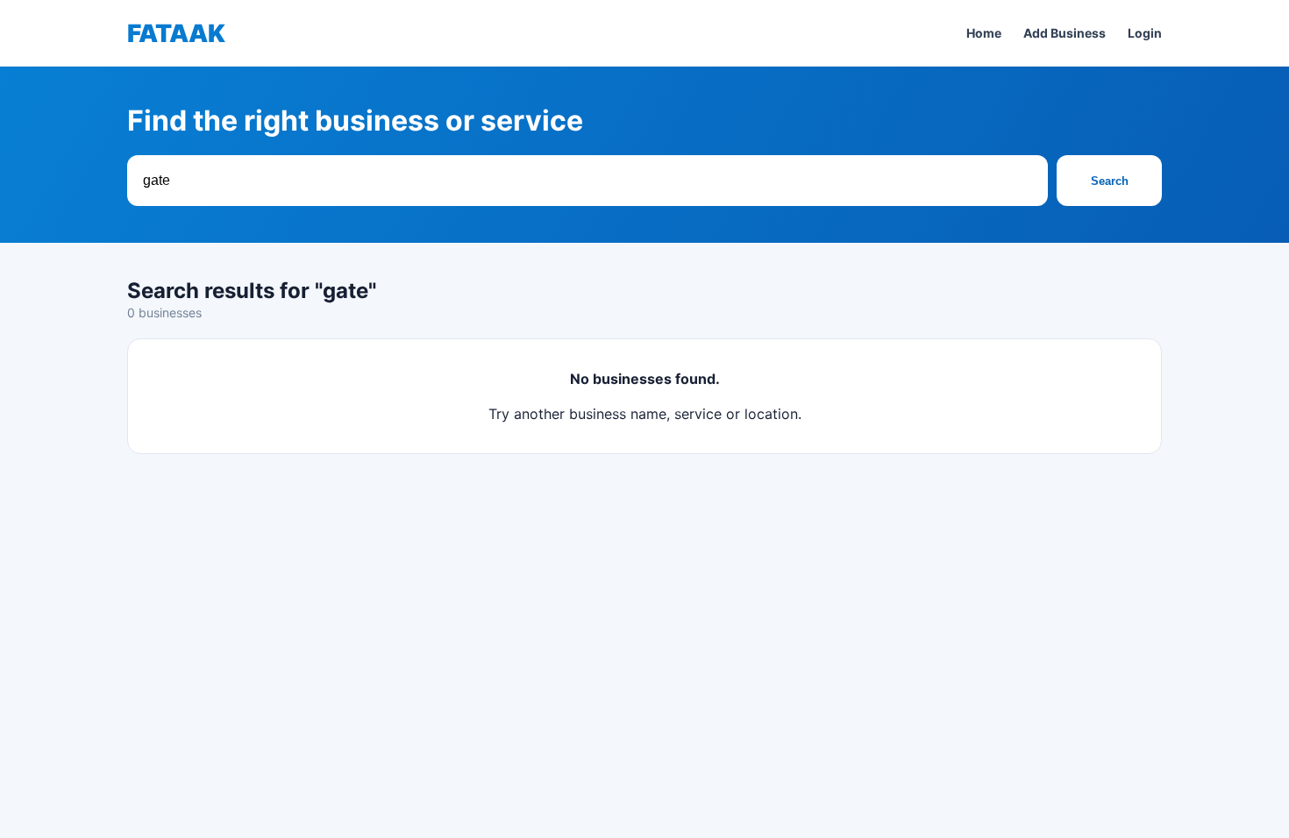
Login (1145, 32)
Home (983, 32)
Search (1110, 181)
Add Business (1064, 32)
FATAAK (176, 33)
